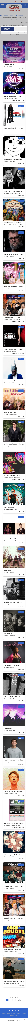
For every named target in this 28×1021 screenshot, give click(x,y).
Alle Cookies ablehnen (20, 29)
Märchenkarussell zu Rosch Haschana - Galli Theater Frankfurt (13, 223)
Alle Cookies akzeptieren (7, 29)
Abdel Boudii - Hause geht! (13, 949)
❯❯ (21, 1000)
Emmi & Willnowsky (10, 412)
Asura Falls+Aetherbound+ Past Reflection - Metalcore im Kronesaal (14, 160)
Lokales (13, 1013)
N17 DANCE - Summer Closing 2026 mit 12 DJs (12, 65)
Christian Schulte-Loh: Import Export (14, 792)
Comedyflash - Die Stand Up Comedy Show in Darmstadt (13, 918)
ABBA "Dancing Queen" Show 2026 (12, 476)
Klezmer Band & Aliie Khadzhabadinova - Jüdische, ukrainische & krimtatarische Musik (14, 539)
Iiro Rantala (8, 633)
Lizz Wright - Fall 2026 (11, 665)
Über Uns (18, 1013)
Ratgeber (4, 1013)
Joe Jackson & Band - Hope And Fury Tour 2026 (13, 981)
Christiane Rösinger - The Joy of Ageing (14, 444)
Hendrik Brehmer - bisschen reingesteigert (13, 760)
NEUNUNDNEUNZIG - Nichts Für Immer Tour (13, 697)
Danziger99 (8, 728)
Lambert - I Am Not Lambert (13, 381)
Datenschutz (11, 1015)
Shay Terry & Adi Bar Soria (13, 191)
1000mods (7, 570)
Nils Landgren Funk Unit (12, 855)
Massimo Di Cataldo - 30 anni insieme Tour (13, 128)
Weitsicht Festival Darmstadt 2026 (13, 823)
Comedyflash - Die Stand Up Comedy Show (13, 318)
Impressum (23, 1013)
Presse (8, 1013)
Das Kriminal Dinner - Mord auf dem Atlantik (13, 349)
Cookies (17, 1015)
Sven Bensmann (9, 507)
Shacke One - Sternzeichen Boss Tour (13, 602)
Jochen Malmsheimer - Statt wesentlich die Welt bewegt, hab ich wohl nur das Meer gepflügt (13, 254)
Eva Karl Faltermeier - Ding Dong (13, 286)
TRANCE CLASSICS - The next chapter (12, 96)
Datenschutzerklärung (22, 32)
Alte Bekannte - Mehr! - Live (13, 886)
